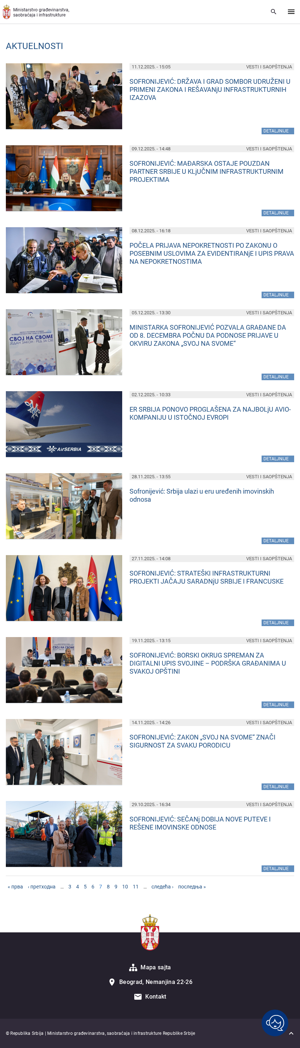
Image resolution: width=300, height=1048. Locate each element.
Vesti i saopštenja (269, 67)
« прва (15, 887)
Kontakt (155, 996)
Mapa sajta (155, 967)
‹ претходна (42, 887)
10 (125, 887)
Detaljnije (278, 131)
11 (136, 887)
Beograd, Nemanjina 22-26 (155, 981)
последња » (192, 887)
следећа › (162, 887)
